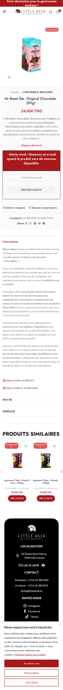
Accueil (14, 92)
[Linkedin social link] (39, 223)
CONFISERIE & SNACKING (37, 92)
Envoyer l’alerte (31, 189)
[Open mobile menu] (5, 11)
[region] (31, 655)
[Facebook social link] (26, 223)
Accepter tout (31, 663)
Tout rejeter (31, 682)
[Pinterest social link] (35, 223)
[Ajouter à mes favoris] (26, 446)
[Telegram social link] (43, 223)
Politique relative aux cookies (30, 654)
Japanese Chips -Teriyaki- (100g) (45, 482)
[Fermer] (59, 624)
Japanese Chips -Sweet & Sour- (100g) (17, 482)
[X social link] (30, 223)
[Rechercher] (50, 11)
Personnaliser (31, 672)
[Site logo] (30, 11)
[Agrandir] (9, 77)
